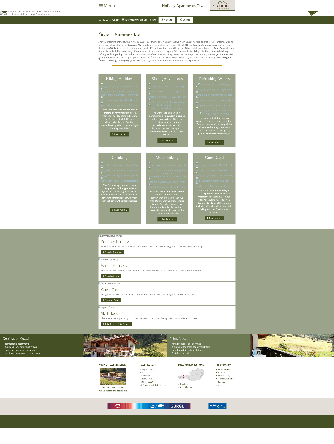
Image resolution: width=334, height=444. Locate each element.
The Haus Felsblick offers (113, 387)
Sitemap (221, 382)
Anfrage (168, 19)
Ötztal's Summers (113, 252)
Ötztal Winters (112, 276)
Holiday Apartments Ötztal (184, 5)
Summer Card (112, 300)
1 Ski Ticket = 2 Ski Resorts (117, 324)
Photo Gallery (224, 369)
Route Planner (186, 387)
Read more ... (120, 134)
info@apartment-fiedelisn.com (140, 19)
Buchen (186, 19)
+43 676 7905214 (110, 19)
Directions (184, 384)
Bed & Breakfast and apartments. (113, 391)
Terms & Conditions (226, 379)
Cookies (221, 385)
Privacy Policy (224, 375)
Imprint (221, 372)
